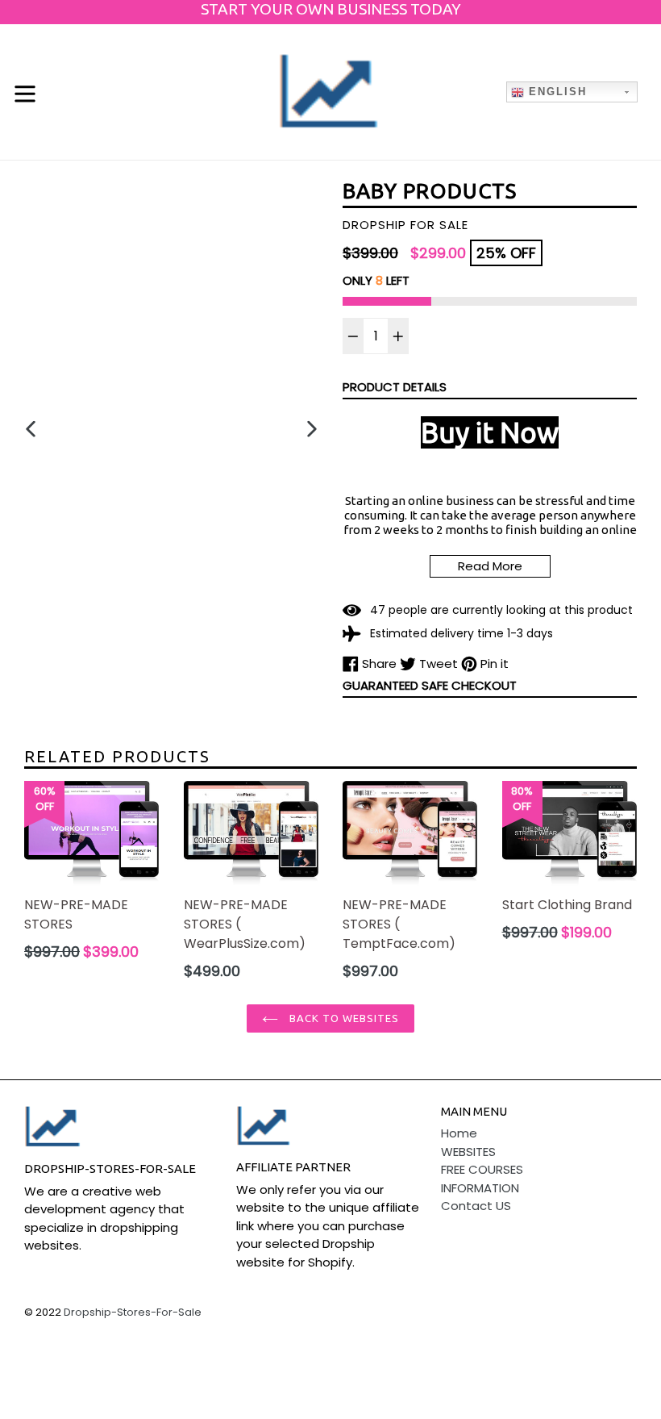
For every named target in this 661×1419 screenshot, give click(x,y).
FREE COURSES (482, 1169)
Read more (490, 565)
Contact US (476, 1205)
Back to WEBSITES (343, 1018)
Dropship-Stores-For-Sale (133, 1312)
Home (459, 1133)
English (555, 92)
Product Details (395, 386)
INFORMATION (480, 1187)
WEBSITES (468, 1151)
